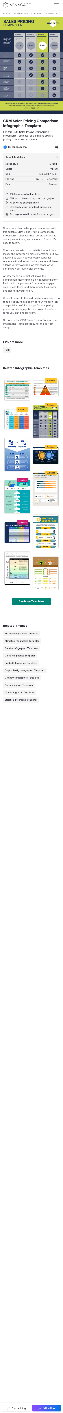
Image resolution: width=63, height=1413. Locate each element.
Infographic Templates (44, 13)
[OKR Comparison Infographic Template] (17, 419)
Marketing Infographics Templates (22, 641)
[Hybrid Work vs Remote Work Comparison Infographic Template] (17, 496)
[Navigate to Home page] (17, 5)
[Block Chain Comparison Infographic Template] (45, 531)
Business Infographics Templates (21, 633)
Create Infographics (21, 13)
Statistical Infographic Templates (21, 699)
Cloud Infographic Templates (19, 692)
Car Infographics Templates (19, 685)
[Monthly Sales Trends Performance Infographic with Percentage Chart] (45, 489)
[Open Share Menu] (56, 147)
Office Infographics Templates (20, 655)
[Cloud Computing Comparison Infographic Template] (45, 455)
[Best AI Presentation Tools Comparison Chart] (17, 532)
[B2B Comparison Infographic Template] (17, 454)
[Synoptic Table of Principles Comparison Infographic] (17, 390)
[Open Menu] (56, 5)
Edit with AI (49, 1408)
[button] (16, 1408)
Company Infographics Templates (22, 677)
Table (7, 350)
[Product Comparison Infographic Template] (45, 573)
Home (4, 13)
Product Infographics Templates (21, 663)
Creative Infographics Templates (21, 648)
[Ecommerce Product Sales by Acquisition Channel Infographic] (45, 388)
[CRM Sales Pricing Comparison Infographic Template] (45, 421)
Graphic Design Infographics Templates (25, 670)
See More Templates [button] (31, 601)
